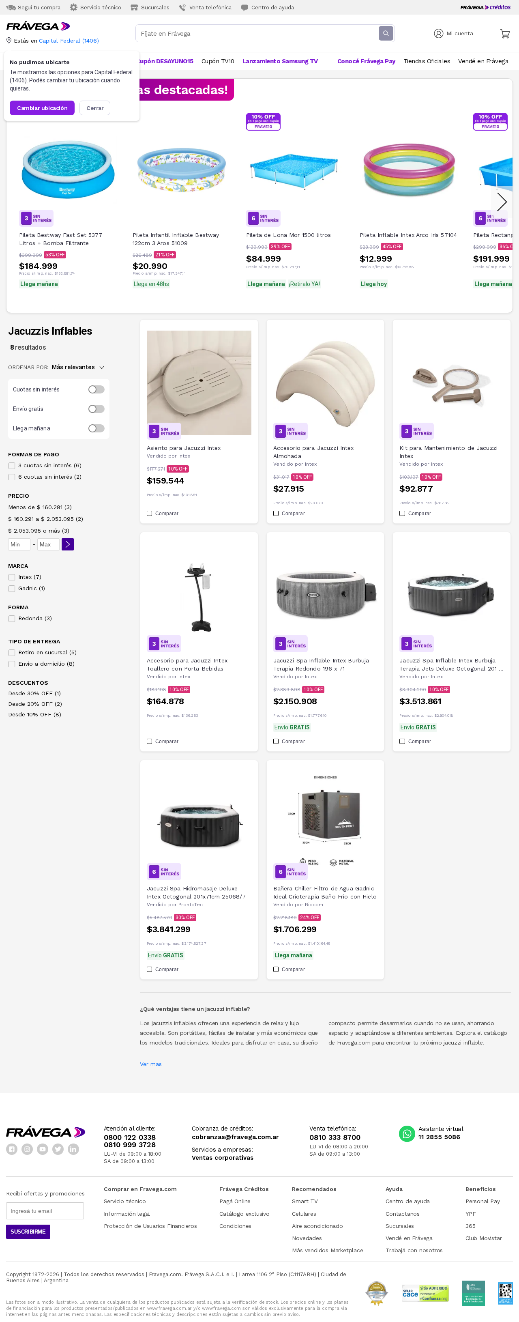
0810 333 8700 (334, 1137)
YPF (470, 1213)
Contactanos (403, 1213)
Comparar (166, 513)
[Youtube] (42, 1149)
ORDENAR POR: (28, 367)
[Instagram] (27, 1149)
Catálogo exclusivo (244, 1213)
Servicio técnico (125, 1201)
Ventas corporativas (222, 1158)
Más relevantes (73, 367)
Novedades (307, 1238)
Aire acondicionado (317, 1226)
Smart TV (304, 1201)
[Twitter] (58, 1149)
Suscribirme (28, 1232)
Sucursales (400, 1226)
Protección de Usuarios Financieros (150, 1226)
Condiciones (235, 1226)
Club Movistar (483, 1238)
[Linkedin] (73, 1149)
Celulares (304, 1213)
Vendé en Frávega (409, 1238)
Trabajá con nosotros (414, 1250)
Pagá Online (235, 1201)
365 (470, 1226)
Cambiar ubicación (42, 108)
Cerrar (95, 108)
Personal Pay (482, 1201)
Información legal (127, 1213)
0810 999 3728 (130, 1144)
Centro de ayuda (408, 1201)
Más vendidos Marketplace (327, 1250)
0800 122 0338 (130, 1137)
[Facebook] (11, 1149)
